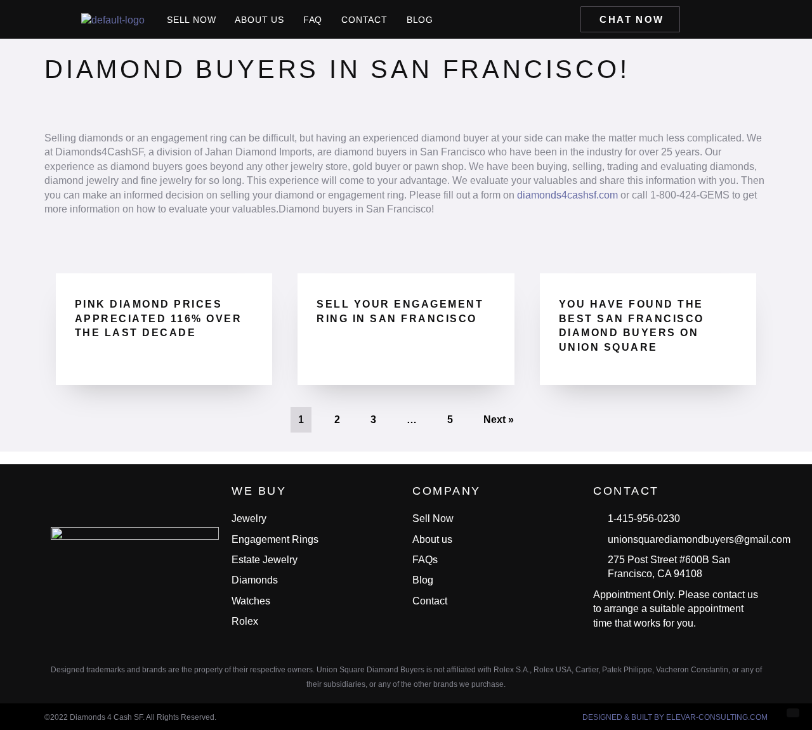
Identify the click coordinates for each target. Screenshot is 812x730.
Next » (498, 419)
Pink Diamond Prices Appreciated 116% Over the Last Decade (158, 318)
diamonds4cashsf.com (567, 195)
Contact (364, 20)
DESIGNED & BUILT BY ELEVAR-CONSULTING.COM (675, 717)
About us (259, 20)
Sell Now (191, 20)
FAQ (312, 20)
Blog (420, 20)
